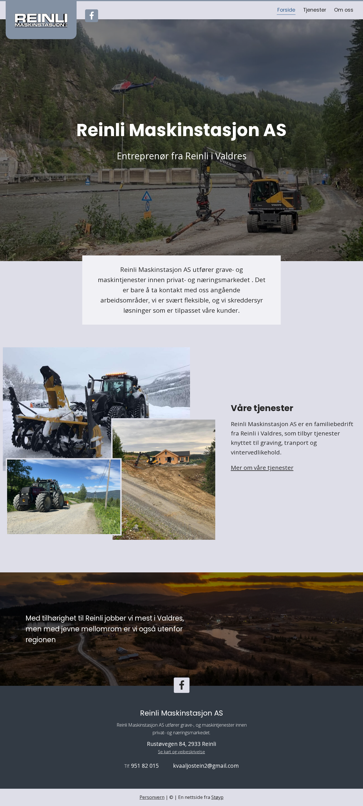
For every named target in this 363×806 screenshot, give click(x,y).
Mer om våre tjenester (262, 467)
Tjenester (314, 10)
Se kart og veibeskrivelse (181, 751)
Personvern (152, 797)
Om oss (343, 10)
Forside (286, 10)
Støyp (217, 797)
